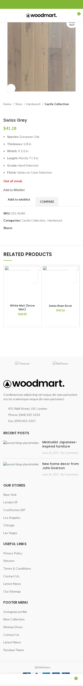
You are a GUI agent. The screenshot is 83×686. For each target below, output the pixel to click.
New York (10, 494)
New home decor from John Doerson (60, 466)
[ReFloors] (61, 363)
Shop (19, 104)
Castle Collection (56, 104)
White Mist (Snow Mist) (22, 307)
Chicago (9, 525)
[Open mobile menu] (5, 15)
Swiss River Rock (60, 306)
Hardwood (33, 104)
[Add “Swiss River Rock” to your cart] (72, 280)
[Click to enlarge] (11, 88)
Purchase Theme (13, 650)
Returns (9, 561)
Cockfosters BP (14, 510)
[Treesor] (22, 363)
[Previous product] (68, 111)
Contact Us (11, 576)
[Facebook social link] (5, 4)
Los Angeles (11, 517)
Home (7, 104)
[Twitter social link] (11, 4)
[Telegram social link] (26, 4)
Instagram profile (15, 612)
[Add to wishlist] (34, 272)
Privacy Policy (12, 553)
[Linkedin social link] (21, 4)
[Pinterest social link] (16, 4)
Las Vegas (10, 533)
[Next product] (77, 111)
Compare (47, 201)
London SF (10, 502)
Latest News (12, 584)
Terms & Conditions (17, 568)
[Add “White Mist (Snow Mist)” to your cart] (34, 280)
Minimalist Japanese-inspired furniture (59, 444)
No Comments (69, 453)
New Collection (14, 619)
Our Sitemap (12, 591)
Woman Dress (13, 627)
